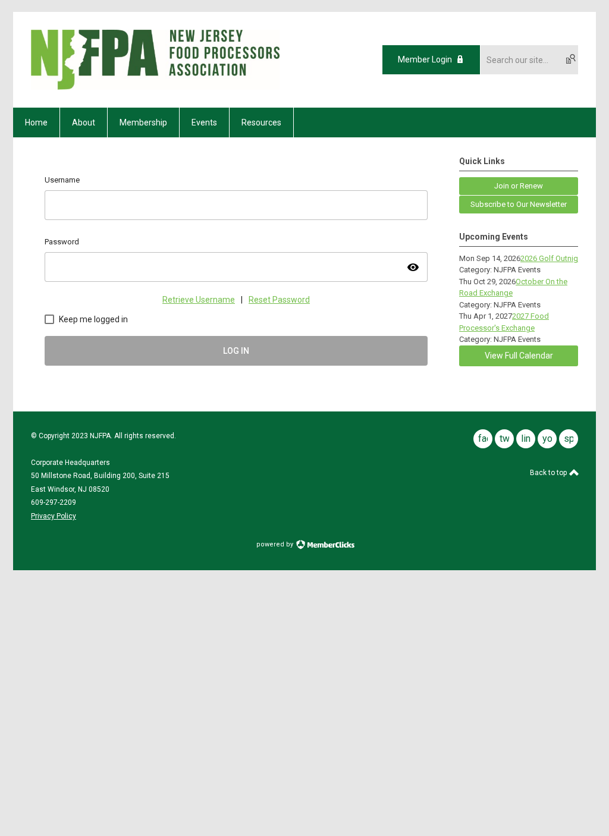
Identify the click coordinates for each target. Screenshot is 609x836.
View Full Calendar (519, 355)
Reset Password (279, 299)
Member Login (425, 59)
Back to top (549, 473)
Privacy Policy (53, 516)
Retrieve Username (198, 299)
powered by (275, 544)
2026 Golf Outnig (549, 258)
